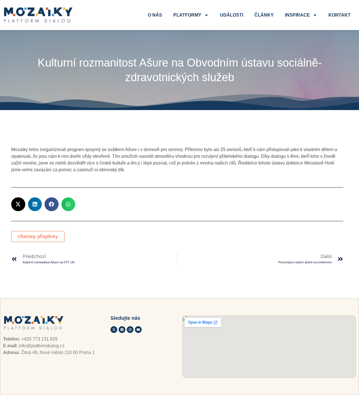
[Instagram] (130, 329)
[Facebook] (122, 329)
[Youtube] (138, 329)
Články (264, 15)
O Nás (155, 15)
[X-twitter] (114, 329)
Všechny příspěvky (38, 236)
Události (231, 15)
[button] (18, 204)
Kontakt (339, 15)
